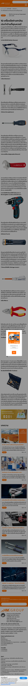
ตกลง (23, 678)
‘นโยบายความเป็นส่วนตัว (5, 684)
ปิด (14, 352)
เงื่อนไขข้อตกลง (12, 683)
